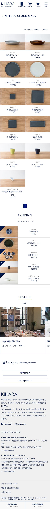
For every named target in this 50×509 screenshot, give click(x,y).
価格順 (37, 29)
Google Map (21, 438)
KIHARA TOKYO (7, 455)
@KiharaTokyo (9, 471)
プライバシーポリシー (9, 484)
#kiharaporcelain (25, 380)
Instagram (21, 424)
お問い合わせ (6, 492)
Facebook (7, 424)
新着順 (45, 29)
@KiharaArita (9, 450)
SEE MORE (25, 373)
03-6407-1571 (11, 465)
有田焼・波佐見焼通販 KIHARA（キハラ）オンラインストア (24, 498)
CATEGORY (12, 505)
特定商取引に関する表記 (10, 488)
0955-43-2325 (11, 447)
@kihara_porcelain (28, 362)
